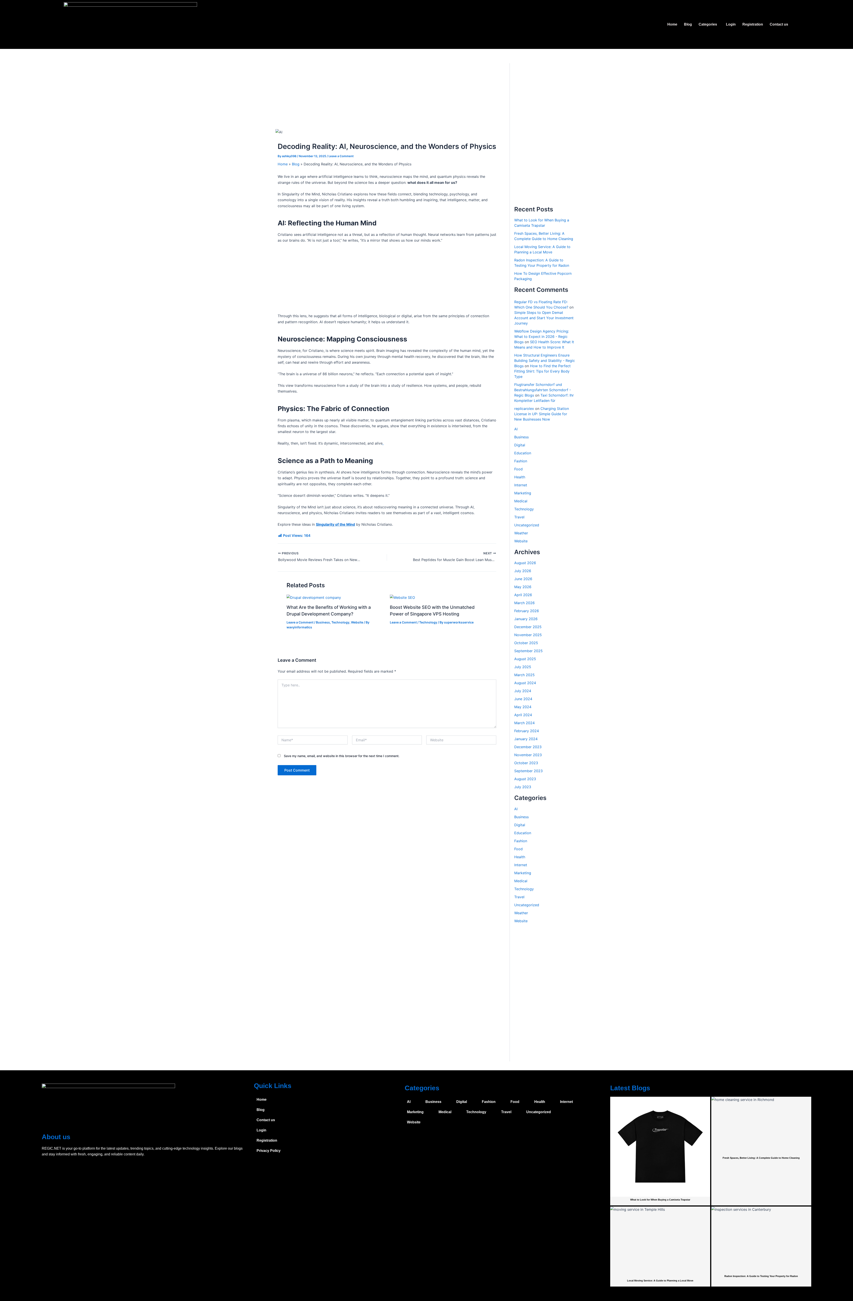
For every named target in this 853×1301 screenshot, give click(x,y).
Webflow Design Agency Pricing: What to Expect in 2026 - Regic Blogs (541, 336)
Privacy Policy (269, 1151)
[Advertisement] (387, 96)
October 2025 (526, 643)
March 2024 (524, 723)
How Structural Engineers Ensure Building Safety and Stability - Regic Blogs (544, 360)
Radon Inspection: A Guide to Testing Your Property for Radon (761, 1276)
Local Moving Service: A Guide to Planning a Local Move (660, 1280)
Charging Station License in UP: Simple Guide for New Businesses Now (541, 413)
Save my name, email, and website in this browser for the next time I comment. (341, 756)
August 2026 (525, 563)
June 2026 (523, 579)
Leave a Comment (341, 156)
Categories (708, 24)
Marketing (522, 493)
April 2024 (523, 715)
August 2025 (525, 659)
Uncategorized (526, 525)
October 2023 (526, 763)
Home (672, 24)
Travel (519, 517)
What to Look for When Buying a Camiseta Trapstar (660, 1199)
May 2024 (522, 707)
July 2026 (522, 571)
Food (518, 469)
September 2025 (528, 651)
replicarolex (524, 408)
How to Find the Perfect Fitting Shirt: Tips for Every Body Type (542, 371)
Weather (521, 533)
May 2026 (522, 587)
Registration (752, 24)
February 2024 (526, 731)
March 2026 (524, 603)
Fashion (520, 461)
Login (731, 24)
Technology (340, 622)
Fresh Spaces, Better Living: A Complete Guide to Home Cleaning (761, 1158)
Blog (688, 24)
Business (323, 622)
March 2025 (524, 675)
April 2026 (523, 595)
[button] (709, 24)
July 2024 (522, 691)
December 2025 (528, 627)
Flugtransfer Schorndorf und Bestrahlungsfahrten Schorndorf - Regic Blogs (542, 389)
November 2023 (528, 755)
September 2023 (528, 771)
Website (357, 622)
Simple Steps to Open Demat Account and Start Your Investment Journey (544, 317)
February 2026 (526, 611)
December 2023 (528, 747)
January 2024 (526, 739)
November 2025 (528, 635)
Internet (520, 485)
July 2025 (522, 667)
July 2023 (522, 787)
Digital (519, 445)
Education (522, 453)
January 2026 (526, 619)
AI (516, 429)
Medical (520, 501)
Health (519, 477)
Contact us (779, 24)
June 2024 (523, 699)
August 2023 (525, 779)
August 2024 (525, 683)
